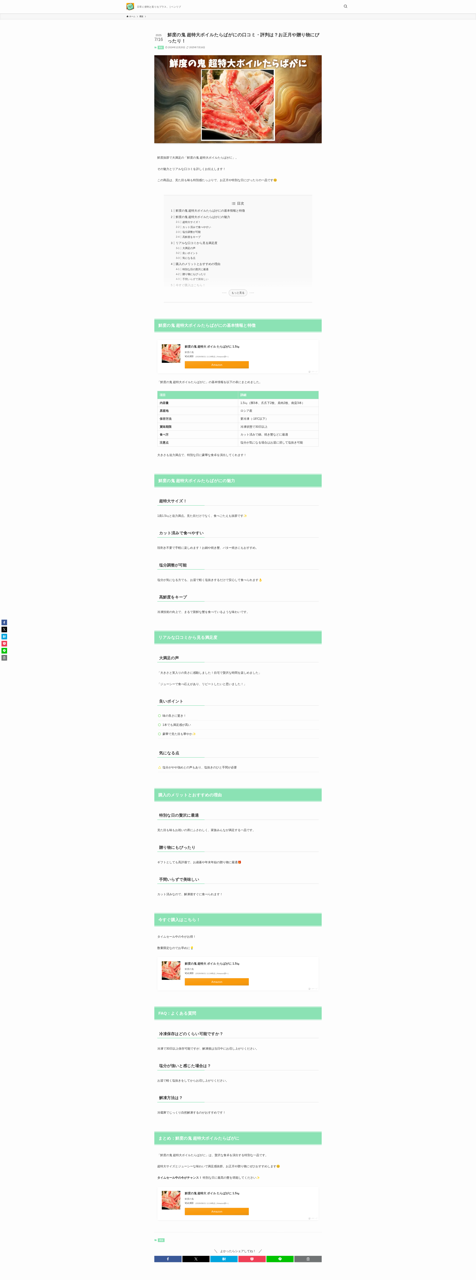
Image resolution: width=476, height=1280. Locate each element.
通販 (161, 47)
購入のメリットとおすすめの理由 (198, 264)
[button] (168, 1259)
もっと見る (238, 292)
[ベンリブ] (130, 6)
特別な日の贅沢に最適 (195, 269)
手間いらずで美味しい (195, 279)
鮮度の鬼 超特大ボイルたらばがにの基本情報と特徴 (210, 210)
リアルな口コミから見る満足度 (196, 243)
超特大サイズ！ (191, 222)
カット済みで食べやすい (196, 227)
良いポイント (190, 253)
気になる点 (188, 257)
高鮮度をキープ (191, 236)
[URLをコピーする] (308, 1259)
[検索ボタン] (345, 6)
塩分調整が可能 (191, 231)
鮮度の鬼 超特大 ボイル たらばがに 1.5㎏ (212, 346)
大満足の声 (188, 248)
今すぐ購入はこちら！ (190, 285)
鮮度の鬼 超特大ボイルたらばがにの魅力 (203, 217)
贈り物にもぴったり (194, 274)
